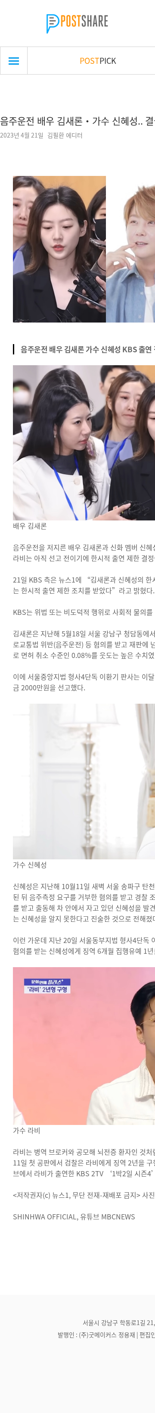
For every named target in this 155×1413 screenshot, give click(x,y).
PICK (98, 60)
